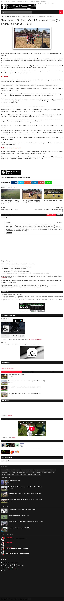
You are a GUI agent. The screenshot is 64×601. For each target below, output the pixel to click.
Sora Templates (23, 599)
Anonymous (9, 537)
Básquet (32, 371)
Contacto (44, 1)
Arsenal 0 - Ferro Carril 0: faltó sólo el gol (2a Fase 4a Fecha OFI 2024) (25, 499)
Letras (33, 472)
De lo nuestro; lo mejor (27, 470)
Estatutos (20, 1)
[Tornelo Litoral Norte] (12, 453)
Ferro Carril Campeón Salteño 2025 (17, 374)
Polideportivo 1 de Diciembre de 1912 (45, 472)
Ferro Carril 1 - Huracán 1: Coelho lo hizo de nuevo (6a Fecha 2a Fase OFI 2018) (10, 202)
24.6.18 (28, 177)
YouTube (13, 437)
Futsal (52, 371)
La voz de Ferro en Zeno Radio (35, 339)
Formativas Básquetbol (49, 470)
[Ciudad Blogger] (17, 453)
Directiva (26, 1)
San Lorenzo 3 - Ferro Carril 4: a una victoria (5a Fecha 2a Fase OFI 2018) (31, 201)
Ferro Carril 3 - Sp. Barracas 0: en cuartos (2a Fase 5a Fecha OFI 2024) (25, 487)
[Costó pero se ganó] (32, 50)
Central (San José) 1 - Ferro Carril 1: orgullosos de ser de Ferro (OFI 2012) (26, 521)
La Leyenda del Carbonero (23, 472)
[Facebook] (38, 3)
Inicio (4, 1)
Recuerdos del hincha (17, 474)
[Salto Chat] (8, 453)
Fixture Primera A (38, 470)
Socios (38, 1)
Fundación (14, 1)
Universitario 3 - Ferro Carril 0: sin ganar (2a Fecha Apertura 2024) (24, 387)
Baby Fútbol (5, 470)
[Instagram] (45, 3)
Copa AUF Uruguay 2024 (14, 480)
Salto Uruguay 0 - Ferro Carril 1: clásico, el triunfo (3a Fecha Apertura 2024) (26, 380)
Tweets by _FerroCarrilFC (7, 368)
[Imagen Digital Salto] (12, 447)
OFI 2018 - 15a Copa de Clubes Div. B (13, 16)
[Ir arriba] (29, 599)
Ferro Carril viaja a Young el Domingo (53, 200)
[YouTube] (42, 3)
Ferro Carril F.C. (51, 214)
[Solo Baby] (17, 447)
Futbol (12, 371)
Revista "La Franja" (28, 474)
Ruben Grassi (37, 474)
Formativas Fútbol (6, 472)
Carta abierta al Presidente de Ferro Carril (18, 515)
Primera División (6, 474)
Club (8, 1)
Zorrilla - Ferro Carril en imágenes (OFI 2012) (19, 527)
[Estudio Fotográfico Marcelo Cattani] (8, 447)
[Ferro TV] (32, 359)
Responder (8, 232)
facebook (59, 214)
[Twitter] (40, 3)
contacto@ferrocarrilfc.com (12, 569)
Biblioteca (33, 1)
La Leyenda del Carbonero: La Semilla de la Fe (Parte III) (21, 509)
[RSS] (47, 3)
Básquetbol (12, 470)
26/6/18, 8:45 (59, 222)
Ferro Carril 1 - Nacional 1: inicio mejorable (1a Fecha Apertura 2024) (25, 393)
